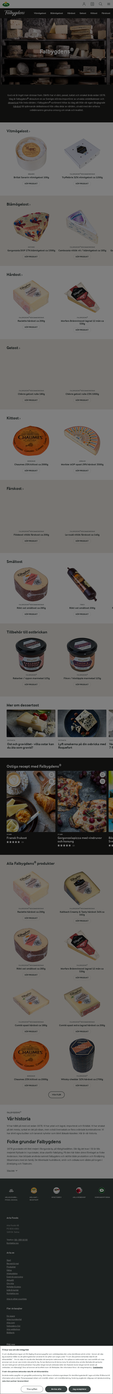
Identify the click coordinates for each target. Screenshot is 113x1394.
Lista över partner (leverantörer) (15, 1381)
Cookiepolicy (98, 1367)
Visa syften (32, 1389)
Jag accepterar (79, 1389)
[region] (56, 1370)
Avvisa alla (56, 1389)
